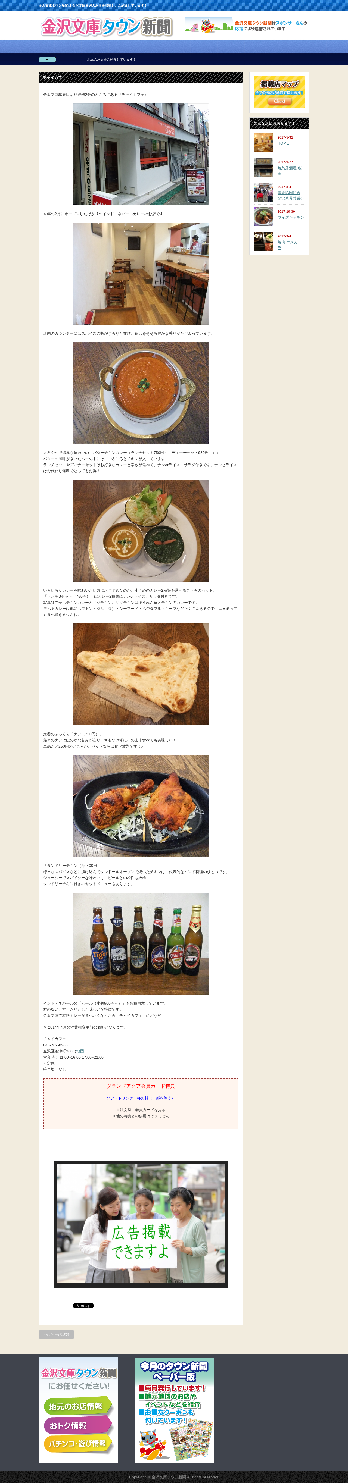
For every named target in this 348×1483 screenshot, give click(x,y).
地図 (80, 1051)
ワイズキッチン (291, 217)
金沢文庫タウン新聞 (169, 1477)
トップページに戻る (56, 1334)
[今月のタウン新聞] (174, 1461)
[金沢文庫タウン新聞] (106, 38)
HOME (283, 143)
